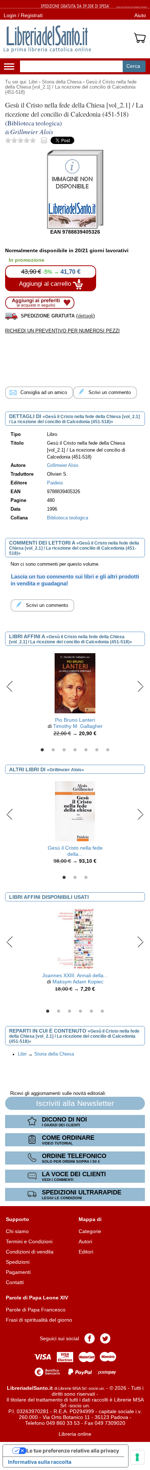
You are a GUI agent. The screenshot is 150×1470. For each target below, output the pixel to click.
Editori (86, 1252)
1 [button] (42, 750)
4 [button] (75, 750)
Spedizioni (17, 1262)
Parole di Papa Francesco (36, 1310)
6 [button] (96, 750)
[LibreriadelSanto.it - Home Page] (47, 39)
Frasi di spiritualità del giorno (39, 1320)
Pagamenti (18, 1272)
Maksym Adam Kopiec (77, 981)
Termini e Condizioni (29, 1241)
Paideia (55, 483)
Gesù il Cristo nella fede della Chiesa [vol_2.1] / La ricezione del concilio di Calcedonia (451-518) (71, 87)
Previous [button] (9, 686)
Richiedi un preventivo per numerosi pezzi (62, 331)
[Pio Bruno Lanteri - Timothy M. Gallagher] (75, 683)
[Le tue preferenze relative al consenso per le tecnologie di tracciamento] (137, 1457)
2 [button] (53, 750)
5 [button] (86, 750)
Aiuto (140, 15)
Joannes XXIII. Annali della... (75, 975)
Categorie (90, 1231)
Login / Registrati (23, 15)
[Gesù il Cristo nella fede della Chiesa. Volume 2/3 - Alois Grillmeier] (75, 811)
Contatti (15, 1282)
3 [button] (64, 750)
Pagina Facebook (89, 1338)
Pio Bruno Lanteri (75, 720)
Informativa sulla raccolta (39, 1462)
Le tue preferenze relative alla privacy (73, 1450)
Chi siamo (17, 1231)
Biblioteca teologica (67, 517)
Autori (85, 1241)
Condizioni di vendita (30, 1252)
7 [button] (107, 750)
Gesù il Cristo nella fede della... (75, 851)
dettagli (85, 316)
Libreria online (75, 1434)
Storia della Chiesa (62, 82)
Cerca (133, 66)
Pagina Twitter (105, 1338)
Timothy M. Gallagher (78, 726)
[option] (75, 697)
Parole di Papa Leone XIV (37, 1298)
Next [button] (140, 686)
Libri (33, 82)
